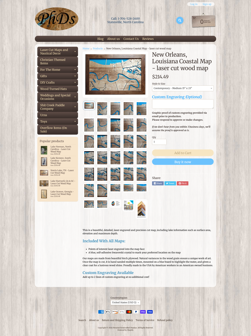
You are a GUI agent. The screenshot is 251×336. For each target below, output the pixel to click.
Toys (59, 122)
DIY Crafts (59, 83)
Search (82, 320)
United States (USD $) (124, 302)
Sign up (207, 4)
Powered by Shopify (125, 330)
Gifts (59, 76)
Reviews (148, 39)
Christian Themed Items (52, 61)
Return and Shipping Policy (117, 320)
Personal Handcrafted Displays (125, 328)
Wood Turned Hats (53, 89)
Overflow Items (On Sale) (53, 129)
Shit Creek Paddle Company (59, 107)
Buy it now (182, 162)
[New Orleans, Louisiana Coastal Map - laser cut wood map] (89, 105)
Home (86, 48)
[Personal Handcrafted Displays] (56, 20)
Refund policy (165, 320)
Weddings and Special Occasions (59, 97)
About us (113, 39)
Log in (194, 4)
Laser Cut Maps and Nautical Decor (59, 52)
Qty (154, 137)
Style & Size (158, 83)
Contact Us (131, 39)
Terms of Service (145, 320)
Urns (43, 115)
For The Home (59, 70)
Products (98, 48)
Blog (100, 39)
